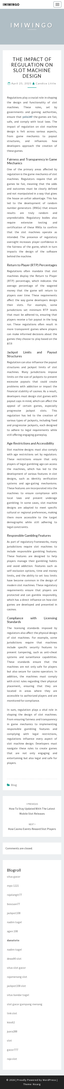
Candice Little (46, 83)
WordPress (49, 1080)
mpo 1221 (13, 885)
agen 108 (12, 931)
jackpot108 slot (16, 986)
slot (9, 1040)
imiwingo (11, 4)
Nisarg (37, 1084)
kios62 (11, 1022)
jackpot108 (13, 913)
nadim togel (14, 922)
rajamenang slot (17, 976)
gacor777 (12, 1049)
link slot (12, 1013)
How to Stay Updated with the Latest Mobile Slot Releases (32, 808)
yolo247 (27, 117)
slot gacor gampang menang (24, 1004)
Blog (14, 785)
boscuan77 (13, 904)
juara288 (12, 1031)
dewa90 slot (14, 958)
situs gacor (13, 876)
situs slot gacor (16, 967)
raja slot (12, 1059)
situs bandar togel (18, 995)
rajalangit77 (14, 894)
